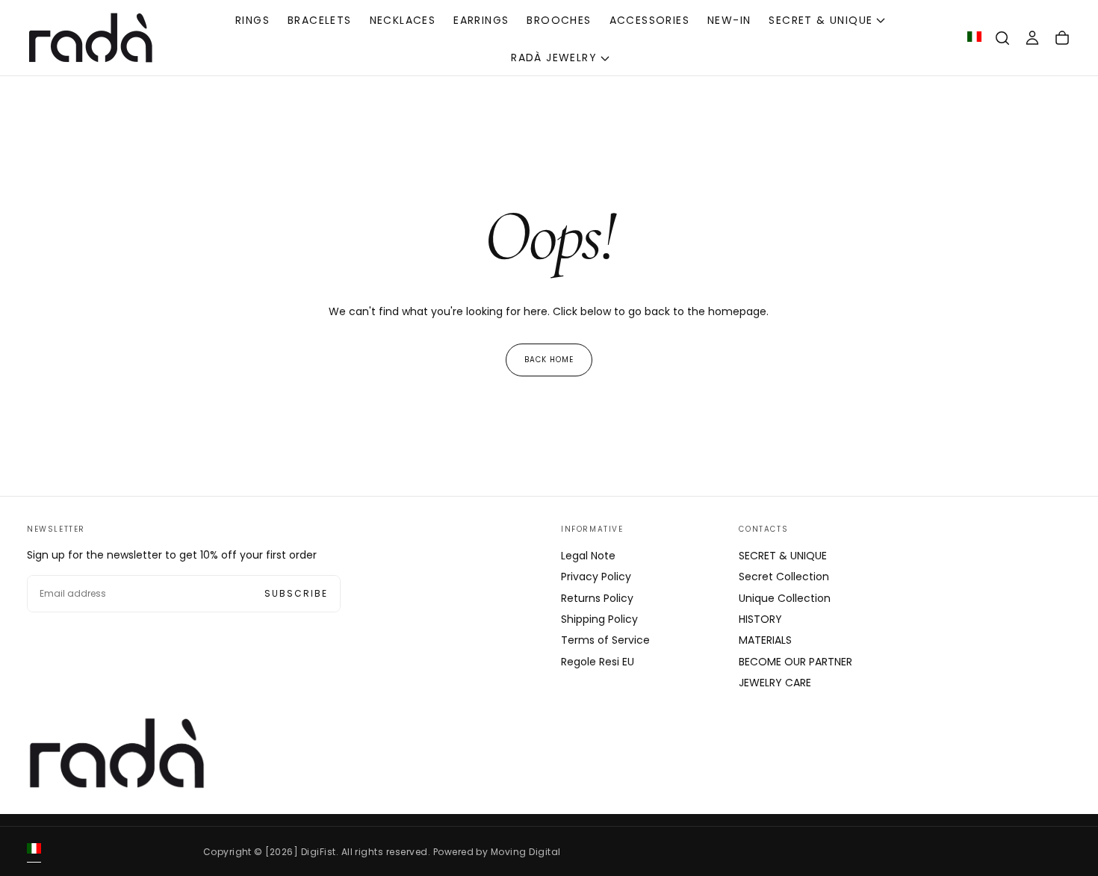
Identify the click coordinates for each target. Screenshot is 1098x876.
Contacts (763, 529)
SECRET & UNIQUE (820, 20)
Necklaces (403, 20)
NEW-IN (729, 20)
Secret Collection (784, 576)
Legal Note (588, 555)
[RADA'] (116, 753)
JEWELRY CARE (775, 682)
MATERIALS (765, 640)
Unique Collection (785, 598)
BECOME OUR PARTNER (795, 661)
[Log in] (1032, 38)
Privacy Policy (596, 576)
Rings (252, 20)
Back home (549, 359)
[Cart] (1062, 38)
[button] (1002, 38)
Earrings (481, 20)
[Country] (974, 38)
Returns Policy (597, 598)
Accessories (649, 20)
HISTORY (760, 619)
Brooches (559, 20)
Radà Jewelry (554, 57)
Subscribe (296, 593)
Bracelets (320, 20)
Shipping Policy (599, 619)
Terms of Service (605, 640)
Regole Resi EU (597, 661)
